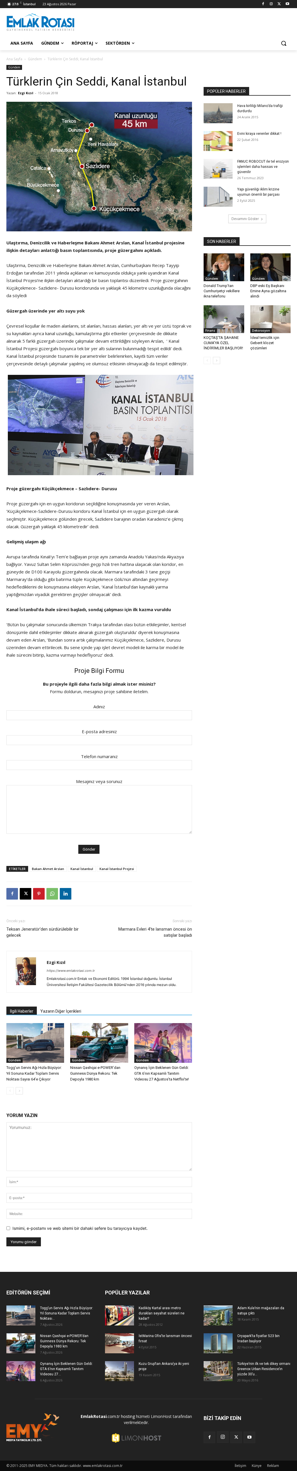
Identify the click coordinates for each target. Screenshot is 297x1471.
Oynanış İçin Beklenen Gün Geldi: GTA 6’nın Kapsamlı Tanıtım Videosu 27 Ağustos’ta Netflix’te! (161, 1073)
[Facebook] (263, 4)
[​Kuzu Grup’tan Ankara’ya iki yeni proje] (119, 1371)
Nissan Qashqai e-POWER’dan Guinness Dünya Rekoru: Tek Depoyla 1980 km (95, 1073)
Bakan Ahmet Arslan (48, 869)
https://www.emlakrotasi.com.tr (71, 971)
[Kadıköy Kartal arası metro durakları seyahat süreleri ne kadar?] (119, 1315)
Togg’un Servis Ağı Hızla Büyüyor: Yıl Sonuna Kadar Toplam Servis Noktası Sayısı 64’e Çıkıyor (34, 1073)
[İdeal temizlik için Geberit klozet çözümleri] (270, 319)
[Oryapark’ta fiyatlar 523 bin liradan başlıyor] (218, 1343)
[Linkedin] (65, 894)
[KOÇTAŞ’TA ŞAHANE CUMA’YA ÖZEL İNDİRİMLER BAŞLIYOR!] (224, 319)
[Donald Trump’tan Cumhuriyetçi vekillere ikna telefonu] (224, 267)
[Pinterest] (39, 894)
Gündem (35, 59)
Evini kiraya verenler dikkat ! (259, 134)
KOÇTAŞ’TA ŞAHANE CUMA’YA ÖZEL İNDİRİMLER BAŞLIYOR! (223, 342)
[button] (284, 43)
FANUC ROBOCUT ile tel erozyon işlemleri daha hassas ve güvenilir (263, 166)
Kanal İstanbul (81, 869)
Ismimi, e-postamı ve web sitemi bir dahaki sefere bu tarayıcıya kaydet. (80, 1228)
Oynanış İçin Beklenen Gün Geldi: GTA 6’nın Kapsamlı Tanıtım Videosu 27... (66, 1369)
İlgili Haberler (21, 1011)
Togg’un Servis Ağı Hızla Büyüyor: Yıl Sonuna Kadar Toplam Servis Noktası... (66, 1313)
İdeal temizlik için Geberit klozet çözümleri (264, 342)
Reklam (273, 1465)
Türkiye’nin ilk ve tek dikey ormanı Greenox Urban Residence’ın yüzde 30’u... (263, 1369)
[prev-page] (10, 1090)
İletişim (240, 1465)
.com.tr (100, 1416)
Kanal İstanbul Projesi (116, 869)
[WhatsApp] (52, 894)
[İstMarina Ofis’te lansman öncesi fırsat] (119, 1343)
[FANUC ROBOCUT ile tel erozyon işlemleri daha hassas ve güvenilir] (218, 169)
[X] (279, 4)
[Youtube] (287, 4)
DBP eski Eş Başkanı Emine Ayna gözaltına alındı (268, 291)
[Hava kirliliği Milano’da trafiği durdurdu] (218, 113)
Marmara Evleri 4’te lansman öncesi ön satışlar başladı (155, 932)
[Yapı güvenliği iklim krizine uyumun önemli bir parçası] (218, 197)
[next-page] (19, 1090)
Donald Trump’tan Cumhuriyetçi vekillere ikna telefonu (222, 291)
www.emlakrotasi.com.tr (103, 1465)
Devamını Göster (245, 218)
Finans (210, 330)
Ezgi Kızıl (25, 93)
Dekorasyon (261, 330)
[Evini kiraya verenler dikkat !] (218, 141)
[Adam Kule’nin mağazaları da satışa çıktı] (218, 1315)
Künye (257, 1465)
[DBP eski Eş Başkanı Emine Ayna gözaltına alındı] (270, 267)
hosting (128, 1416)
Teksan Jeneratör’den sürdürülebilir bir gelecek (42, 932)
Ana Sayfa (14, 59)
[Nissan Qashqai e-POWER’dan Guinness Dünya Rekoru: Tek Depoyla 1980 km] (99, 1043)
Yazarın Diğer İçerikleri (60, 1011)
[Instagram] (271, 4)
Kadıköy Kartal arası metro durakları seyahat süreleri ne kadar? (161, 1313)
